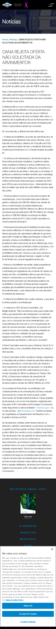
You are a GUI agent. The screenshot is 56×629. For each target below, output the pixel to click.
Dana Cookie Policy (14, 600)
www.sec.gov (43, 407)
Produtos (28, 532)
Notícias (13, 39)
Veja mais (28, 516)
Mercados (28, 539)
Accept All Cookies (28, 614)
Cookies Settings (28, 622)
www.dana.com (28, 410)
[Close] (52, 549)
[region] (28, 586)
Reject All (28, 605)
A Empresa (28, 526)
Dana (28, 545)
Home (5, 39)
